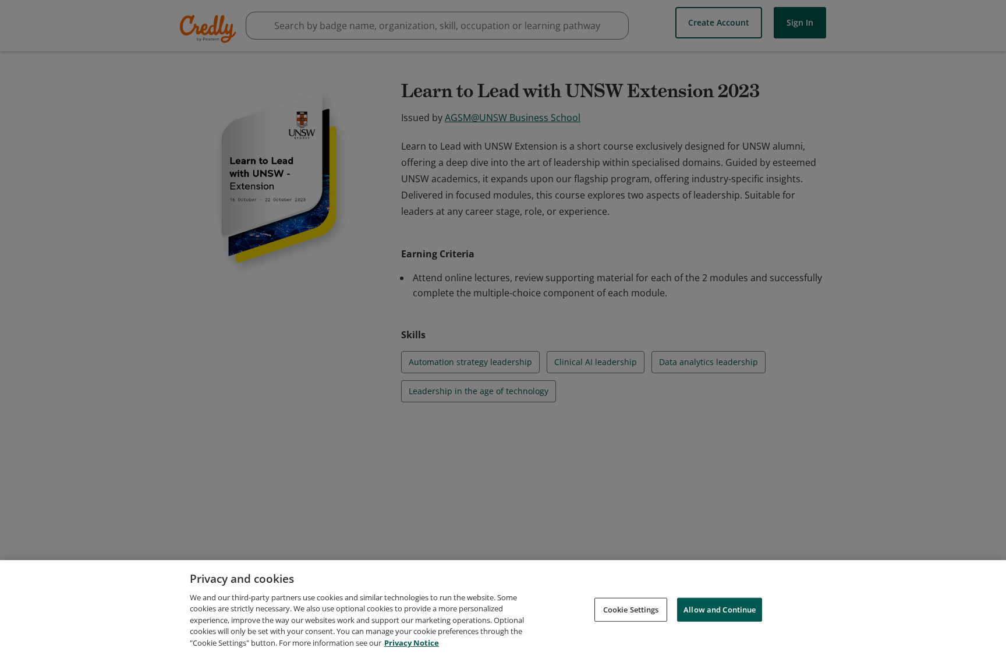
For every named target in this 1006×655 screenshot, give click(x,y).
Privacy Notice (411, 643)
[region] (503, 607)
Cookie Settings (631, 609)
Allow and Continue (719, 609)
